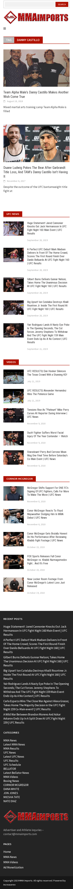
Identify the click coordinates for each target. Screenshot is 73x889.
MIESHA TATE (11, 797)
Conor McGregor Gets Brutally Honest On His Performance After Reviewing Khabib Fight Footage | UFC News (47, 537)
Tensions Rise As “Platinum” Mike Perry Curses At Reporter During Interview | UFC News (48, 413)
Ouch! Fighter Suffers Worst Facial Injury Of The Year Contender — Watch (47, 434)
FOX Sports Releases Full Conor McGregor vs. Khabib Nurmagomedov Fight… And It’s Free (47, 560)
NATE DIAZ (9, 801)
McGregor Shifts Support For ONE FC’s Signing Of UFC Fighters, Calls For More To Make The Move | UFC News (48, 491)
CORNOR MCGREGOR (16, 785)
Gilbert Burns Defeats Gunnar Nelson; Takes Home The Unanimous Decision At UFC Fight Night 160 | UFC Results (47, 283)
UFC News (9, 752)
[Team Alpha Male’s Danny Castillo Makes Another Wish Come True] (36, 68)
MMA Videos (10, 777)
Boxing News (11, 781)
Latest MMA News (14, 744)
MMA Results (11, 748)
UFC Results (10, 761)
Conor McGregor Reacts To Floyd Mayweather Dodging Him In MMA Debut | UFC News (45, 514)
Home (7, 852)
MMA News (10, 740)
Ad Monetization (13, 867)
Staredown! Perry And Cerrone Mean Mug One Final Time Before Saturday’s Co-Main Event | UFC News (47, 455)
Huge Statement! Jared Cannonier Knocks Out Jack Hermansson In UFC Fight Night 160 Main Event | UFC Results (47, 228)
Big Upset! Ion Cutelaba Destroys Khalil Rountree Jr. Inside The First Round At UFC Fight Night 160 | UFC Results (47, 305)
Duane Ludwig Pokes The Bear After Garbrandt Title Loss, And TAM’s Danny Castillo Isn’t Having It (35, 172)
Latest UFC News (13, 756)
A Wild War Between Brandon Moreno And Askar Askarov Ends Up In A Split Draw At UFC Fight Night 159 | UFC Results (34, 718)
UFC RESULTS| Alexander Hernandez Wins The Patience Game (46, 392)
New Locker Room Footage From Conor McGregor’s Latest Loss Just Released (46, 582)
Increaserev (9, 884)
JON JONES (10, 793)
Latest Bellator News (16, 773)
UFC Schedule (12, 765)
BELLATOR (9, 769)
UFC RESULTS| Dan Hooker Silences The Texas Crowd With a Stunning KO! (47, 373)
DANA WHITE (11, 789)
